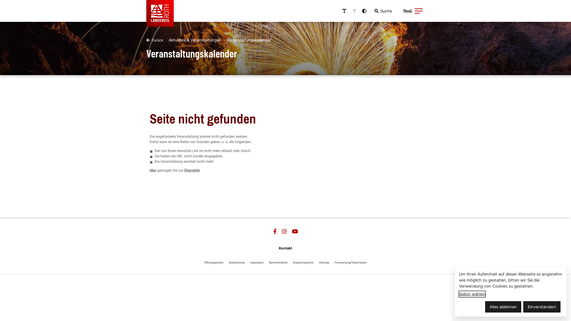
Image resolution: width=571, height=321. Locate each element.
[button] (418, 11)
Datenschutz (237, 262)
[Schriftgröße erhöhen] (344, 11)
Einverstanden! (542, 307)
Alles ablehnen (503, 307)
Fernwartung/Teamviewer (351, 262)
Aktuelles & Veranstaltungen (195, 40)
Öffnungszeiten (213, 262)
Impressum (257, 262)
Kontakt (285, 248)
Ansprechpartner (303, 262)
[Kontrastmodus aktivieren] (364, 11)
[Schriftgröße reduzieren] (354, 11)
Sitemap (324, 262)
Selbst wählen (472, 294)
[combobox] (383, 11)
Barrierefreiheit (278, 262)
